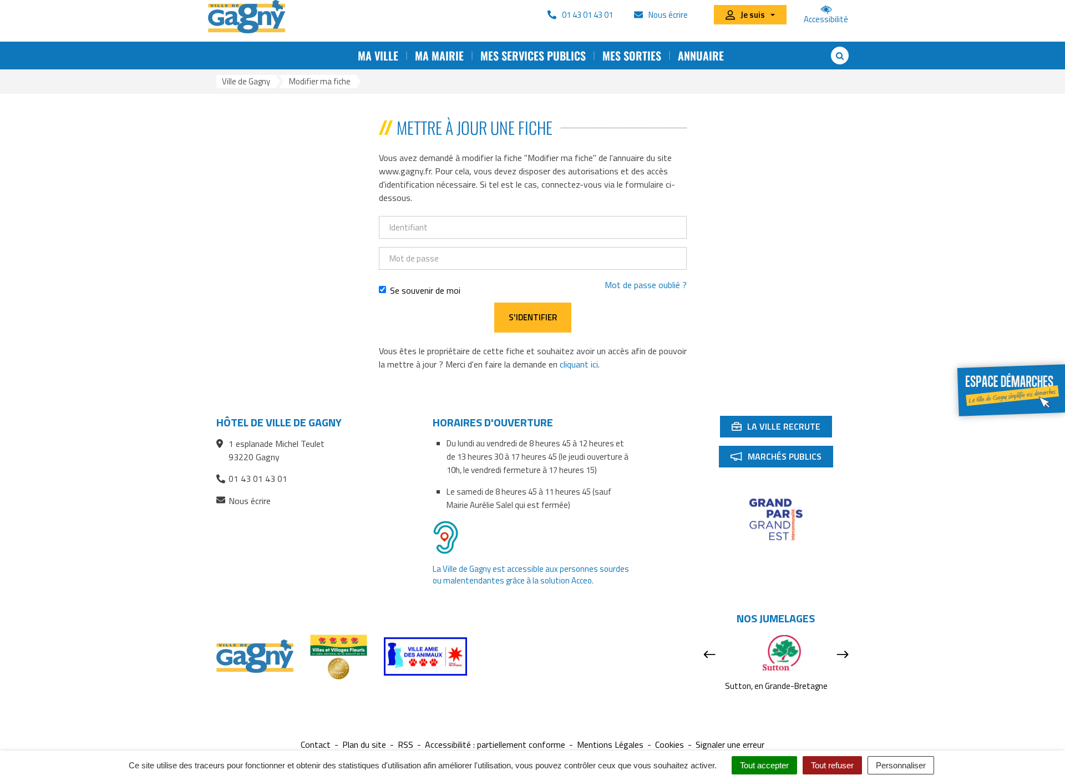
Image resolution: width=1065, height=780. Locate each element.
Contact (316, 744)
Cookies (669, 744)
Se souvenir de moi (425, 290)
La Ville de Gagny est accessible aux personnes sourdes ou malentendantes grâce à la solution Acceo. (531, 574)
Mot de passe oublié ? (646, 284)
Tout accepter (764, 765)
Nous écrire (250, 501)
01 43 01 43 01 (258, 478)
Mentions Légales (610, 744)
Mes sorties (631, 55)
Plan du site (364, 744)
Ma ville (378, 55)
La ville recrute (781, 428)
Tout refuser (832, 765)
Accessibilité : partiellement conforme (495, 744)
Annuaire (701, 55)
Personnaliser (901, 765)
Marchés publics (781, 458)
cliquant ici (579, 364)
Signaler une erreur (730, 744)
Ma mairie (439, 55)
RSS (405, 744)
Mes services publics (533, 55)
